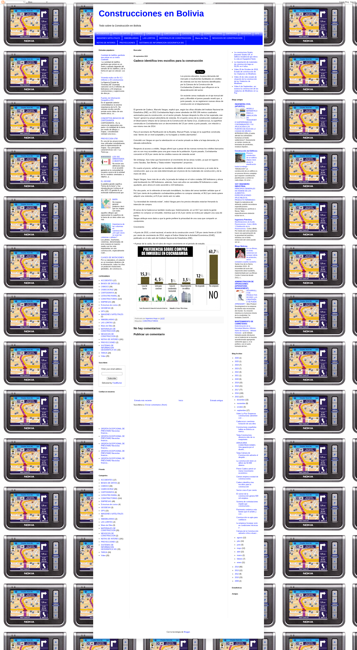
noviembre (241, 403)
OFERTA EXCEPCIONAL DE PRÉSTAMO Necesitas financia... (113, 431)
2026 (237, 358)
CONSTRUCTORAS (213, 33)
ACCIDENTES (103, 33)
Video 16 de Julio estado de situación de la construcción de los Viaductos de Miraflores (245, 80)
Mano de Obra (201, 38)
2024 (237, 365)
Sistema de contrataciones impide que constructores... (247, 504)
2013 (237, 570)
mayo (239, 548)
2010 (237, 577)
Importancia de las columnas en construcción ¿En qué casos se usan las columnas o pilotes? (113, 230)
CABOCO (138, 33)
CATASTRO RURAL (191, 33)
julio (239, 541)
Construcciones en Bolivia (151, 13)
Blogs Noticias (241, 246)
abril (239, 552)
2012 (237, 574)
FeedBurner (117, 383)
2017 (237, 390)
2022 (237, 372)
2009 (237, 581)
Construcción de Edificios (246, 151)
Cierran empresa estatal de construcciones (247, 478)
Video (103, 356)
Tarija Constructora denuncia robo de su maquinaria (245, 437)
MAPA (115, 199)
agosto (240, 538)
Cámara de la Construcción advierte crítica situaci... (247, 532)
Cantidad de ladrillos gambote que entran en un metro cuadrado (113, 57)
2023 (237, 368)
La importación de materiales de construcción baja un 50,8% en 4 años (245, 64)
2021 (237, 375)
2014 (237, 567)
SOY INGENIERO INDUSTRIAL (242, 185)
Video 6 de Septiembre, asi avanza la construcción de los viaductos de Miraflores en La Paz (246, 89)
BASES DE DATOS (121, 33)
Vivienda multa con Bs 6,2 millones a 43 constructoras (112, 79)
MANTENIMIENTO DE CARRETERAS (244, 322)
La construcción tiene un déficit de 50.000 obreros (246, 463)
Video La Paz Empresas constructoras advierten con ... (246, 416)
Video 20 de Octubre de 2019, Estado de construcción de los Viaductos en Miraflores (246, 71)
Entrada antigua (216, 400)
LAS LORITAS (149, 38)
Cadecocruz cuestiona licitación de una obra (246, 422)
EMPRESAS (231, 33)
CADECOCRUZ (153, 33)
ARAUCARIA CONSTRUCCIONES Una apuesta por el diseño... (245, 446)
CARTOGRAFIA (171, 33)
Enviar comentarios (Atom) (156, 405)
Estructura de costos (109, 305)
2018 (237, 386)
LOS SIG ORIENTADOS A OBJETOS (118, 159)
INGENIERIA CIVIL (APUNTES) (243, 105)
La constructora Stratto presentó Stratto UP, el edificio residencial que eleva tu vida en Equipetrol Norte (245, 55)
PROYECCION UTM (109, 139)
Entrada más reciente (143, 400)
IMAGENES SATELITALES (108, 38)
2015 (237, 397)
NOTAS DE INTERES (106, 43)
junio (239, 545)
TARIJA (104, 353)
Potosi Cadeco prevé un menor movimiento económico (246, 471)
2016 (237, 393)
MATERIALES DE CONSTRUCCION (175, 38)
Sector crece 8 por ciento (246, 490)
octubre (240, 407)
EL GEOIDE (106, 181)
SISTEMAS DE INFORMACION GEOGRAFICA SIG (161, 43)
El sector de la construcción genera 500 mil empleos (247, 496)
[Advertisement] (113, 408)
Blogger (187, 632)
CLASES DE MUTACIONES (112, 257)
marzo (240, 555)
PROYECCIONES (127, 43)
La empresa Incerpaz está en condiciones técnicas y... (247, 525)
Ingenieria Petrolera (243, 220)
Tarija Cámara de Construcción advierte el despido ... (247, 455)
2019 (237, 383)
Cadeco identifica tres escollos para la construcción (245, 484)
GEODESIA (246, 33)
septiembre (241, 410)
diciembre (241, 400)
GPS (257, 33)
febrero (240, 559)
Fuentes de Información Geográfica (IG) (110, 99)
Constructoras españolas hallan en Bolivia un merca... (246, 429)
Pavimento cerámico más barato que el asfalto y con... (246, 512)
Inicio (181, 400)
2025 (237, 361)
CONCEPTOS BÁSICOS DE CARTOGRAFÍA (112, 119)
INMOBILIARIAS (131, 38)
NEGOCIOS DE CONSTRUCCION (227, 38)
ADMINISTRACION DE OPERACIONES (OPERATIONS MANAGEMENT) (244, 285)
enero (239, 562)
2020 (237, 379)
